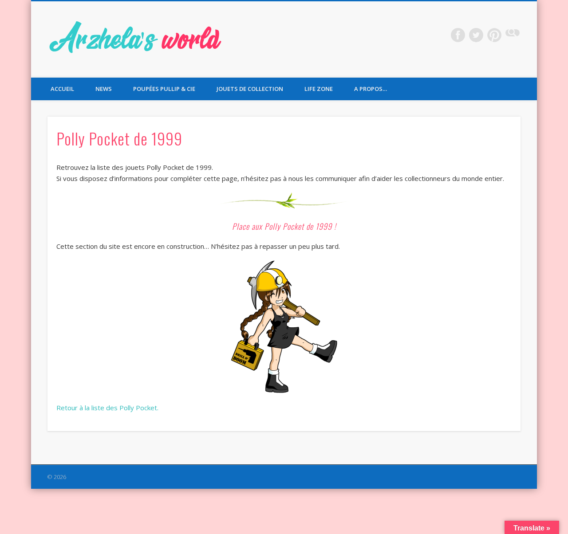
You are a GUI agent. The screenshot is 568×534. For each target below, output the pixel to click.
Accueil (62, 89)
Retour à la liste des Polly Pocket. (107, 407)
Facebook (458, 35)
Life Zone (318, 89)
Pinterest (494, 35)
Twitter (476, 35)
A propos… (370, 89)
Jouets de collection (250, 89)
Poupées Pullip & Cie (164, 89)
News (103, 89)
